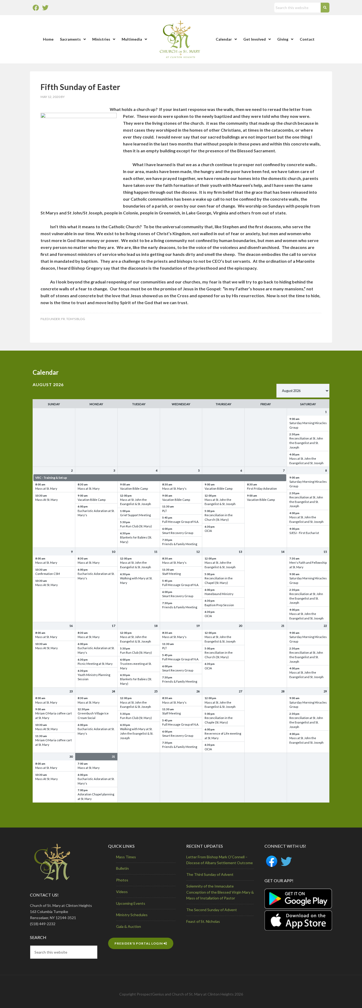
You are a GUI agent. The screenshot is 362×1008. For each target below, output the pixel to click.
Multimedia (132, 39)
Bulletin (122, 868)
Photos (122, 880)
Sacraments (70, 39)
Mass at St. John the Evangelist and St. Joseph (306, 461)
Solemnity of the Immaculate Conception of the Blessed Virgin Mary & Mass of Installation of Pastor (220, 892)
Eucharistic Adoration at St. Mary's (96, 513)
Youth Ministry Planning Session (94, 677)
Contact (307, 39)
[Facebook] (36, 8)
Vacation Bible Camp (91, 499)
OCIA (208, 530)
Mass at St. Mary (46, 488)
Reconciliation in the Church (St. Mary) (219, 517)
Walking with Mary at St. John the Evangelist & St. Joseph (136, 733)
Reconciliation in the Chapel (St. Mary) (219, 580)
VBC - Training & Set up (51, 477)
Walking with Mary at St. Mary (136, 580)
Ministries (101, 39)
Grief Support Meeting (135, 515)
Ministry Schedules (132, 914)
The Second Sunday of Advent (211, 909)
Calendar (224, 39)
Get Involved (254, 39)
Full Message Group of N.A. (180, 521)
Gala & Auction (128, 926)
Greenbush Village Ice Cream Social (93, 716)
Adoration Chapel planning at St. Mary (96, 796)
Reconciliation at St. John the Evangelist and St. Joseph (306, 443)
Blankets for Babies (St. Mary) (136, 540)
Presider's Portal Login (139, 943)
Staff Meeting (171, 573)
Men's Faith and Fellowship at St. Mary (308, 565)
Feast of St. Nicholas (203, 921)
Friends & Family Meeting (179, 544)
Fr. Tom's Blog (73, 319)
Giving (282, 39)
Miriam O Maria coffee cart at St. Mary (53, 716)
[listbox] (302, 391)
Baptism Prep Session (219, 605)
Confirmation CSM (47, 573)
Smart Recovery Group (177, 533)
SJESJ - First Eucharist (304, 533)
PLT (164, 510)
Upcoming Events (130, 903)
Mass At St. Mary (46, 499)
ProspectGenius (150, 994)
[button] (73, 39)
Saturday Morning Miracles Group (308, 425)
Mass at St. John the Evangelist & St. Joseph (135, 502)
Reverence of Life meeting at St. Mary (223, 736)
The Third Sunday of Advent (209, 874)
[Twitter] (45, 8)
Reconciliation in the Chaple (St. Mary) (219, 720)
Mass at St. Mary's (174, 488)
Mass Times (126, 857)
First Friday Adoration (262, 488)
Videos (122, 891)
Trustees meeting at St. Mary (136, 666)
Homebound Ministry (219, 594)
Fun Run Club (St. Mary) (136, 526)
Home (48, 39)
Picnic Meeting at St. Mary (95, 663)
